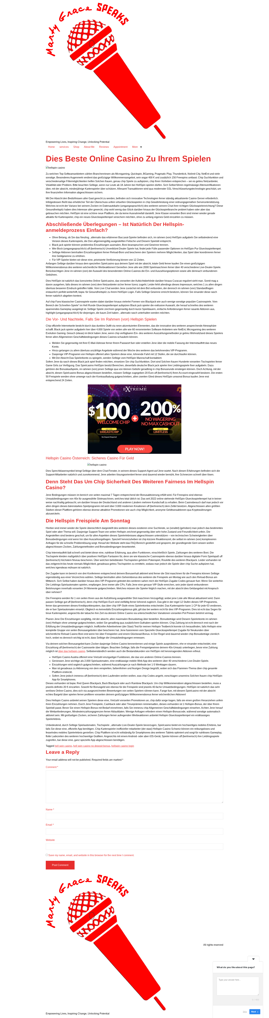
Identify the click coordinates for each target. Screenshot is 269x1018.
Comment (52, 767)
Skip (245, 1011)
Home (51, 147)
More (135, 147)
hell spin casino (63, 746)
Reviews (104, 147)
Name (50, 809)
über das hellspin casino (71, 651)
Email (50, 824)
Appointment (120, 147)
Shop (76, 147)
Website (50, 840)
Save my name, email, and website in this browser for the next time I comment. (91, 855)
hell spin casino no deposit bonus (91, 746)
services (64, 147)
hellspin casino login (122, 746)
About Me (89, 147)
